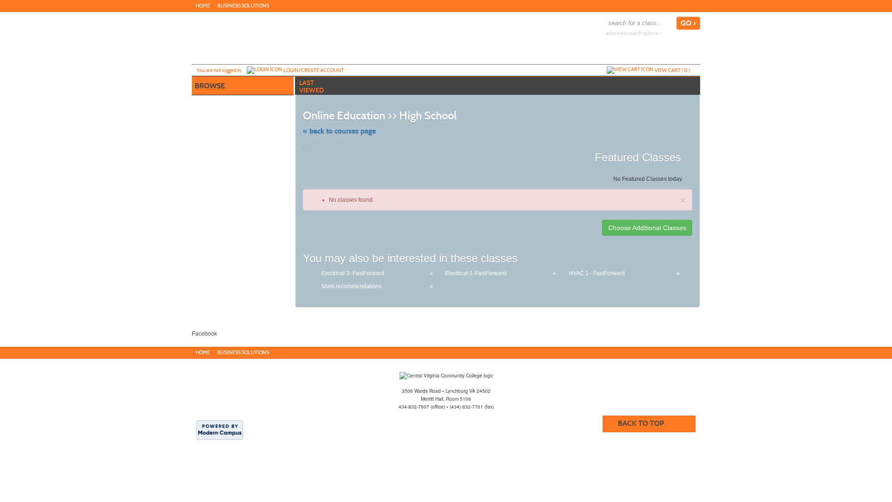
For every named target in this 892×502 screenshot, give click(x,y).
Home (203, 6)
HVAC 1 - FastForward (597, 273)
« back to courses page (339, 130)
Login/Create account (313, 70)
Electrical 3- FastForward (352, 273)
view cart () (672, 70)
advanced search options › (634, 33)
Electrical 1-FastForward (475, 273)
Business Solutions (243, 6)
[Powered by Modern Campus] (220, 429)
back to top (641, 423)
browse (210, 85)
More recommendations (351, 286)
